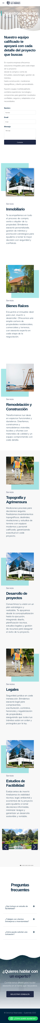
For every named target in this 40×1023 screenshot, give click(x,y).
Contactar (20, 142)
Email (6, 117)
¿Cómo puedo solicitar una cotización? (16, 933)
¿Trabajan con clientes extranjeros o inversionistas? (17, 920)
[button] (20, 907)
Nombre (7, 107)
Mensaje (7, 126)
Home (9, 17)
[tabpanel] (20, 839)
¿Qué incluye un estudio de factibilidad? (16, 907)
